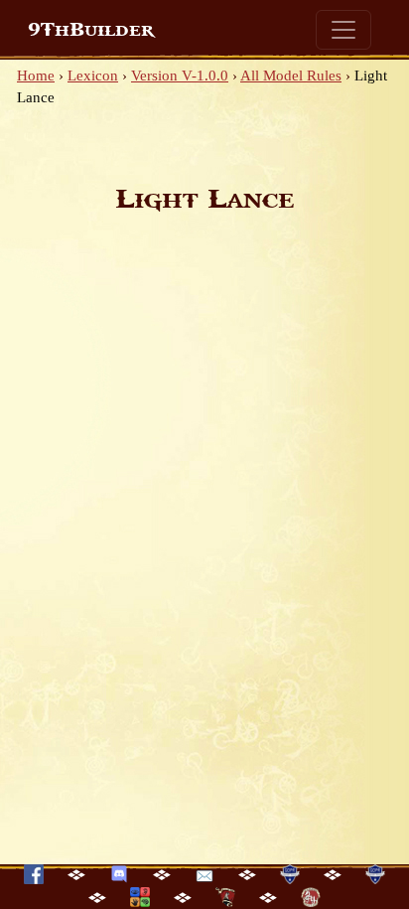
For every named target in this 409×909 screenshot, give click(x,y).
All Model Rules (290, 75)
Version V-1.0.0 (179, 75)
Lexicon (93, 75)
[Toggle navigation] (343, 30)
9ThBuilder (91, 30)
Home (36, 75)
